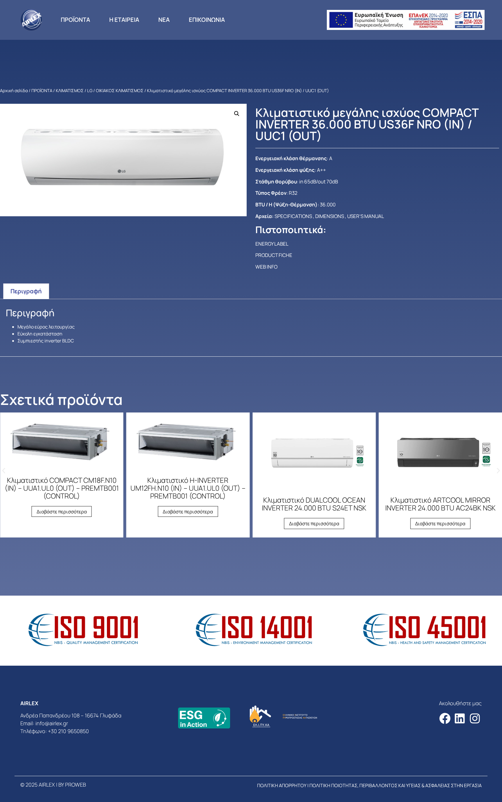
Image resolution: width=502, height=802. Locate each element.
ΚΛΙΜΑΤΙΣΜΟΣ (70, 90)
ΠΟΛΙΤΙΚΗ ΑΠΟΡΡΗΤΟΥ (281, 785)
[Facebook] (445, 718)
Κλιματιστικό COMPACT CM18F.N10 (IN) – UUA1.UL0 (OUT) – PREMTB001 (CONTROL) (62, 488)
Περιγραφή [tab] (26, 291)
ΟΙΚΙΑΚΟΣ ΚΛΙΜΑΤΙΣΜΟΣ (120, 90)
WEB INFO (266, 266)
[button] (237, 113)
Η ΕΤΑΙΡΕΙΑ (124, 20)
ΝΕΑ (164, 20)
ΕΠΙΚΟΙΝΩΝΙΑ (207, 20)
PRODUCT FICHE (273, 255)
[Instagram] (475, 718)
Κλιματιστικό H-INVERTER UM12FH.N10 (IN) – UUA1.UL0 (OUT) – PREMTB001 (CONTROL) (187, 488)
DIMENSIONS (329, 216)
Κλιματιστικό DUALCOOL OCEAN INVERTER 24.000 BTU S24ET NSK (314, 503)
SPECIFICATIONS (293, 216)
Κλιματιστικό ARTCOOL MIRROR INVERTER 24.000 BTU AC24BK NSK (440, 503)
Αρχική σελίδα (14, 90)
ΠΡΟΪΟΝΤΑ (75, 20)
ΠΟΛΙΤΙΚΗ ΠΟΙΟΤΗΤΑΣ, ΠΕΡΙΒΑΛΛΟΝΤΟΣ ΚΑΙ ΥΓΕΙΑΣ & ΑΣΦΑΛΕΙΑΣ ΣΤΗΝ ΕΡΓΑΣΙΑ (395, 785)
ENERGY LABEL (271, 243)
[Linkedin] (460, 718)
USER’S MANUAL (365, 216)
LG (89, 90)
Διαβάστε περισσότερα (62, 511)
